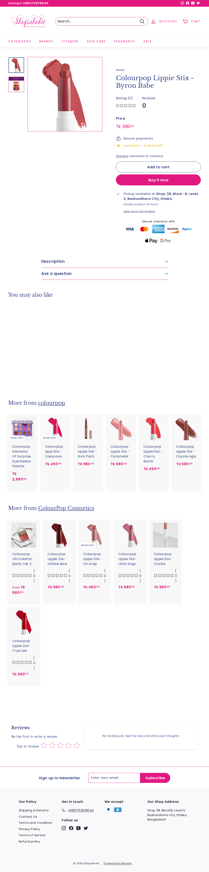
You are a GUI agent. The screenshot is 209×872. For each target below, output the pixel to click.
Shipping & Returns (34, 810)
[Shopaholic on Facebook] (71, 828)
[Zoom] (65, 94)
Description (53, 261)
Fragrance (124, 41)
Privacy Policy (29, 829)
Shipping (122, 156)
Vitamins (70, 41)
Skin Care (96, 41)
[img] (126, 106)
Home (120, 70)
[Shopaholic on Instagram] (64, 828)
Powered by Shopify (118, 863)
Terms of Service (32, 835)
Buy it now (158, 180)
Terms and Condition (35, 823)
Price (120, 118)
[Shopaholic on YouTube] (78, 828)
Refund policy (29, 841)
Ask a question (56, 273)
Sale (147, 41)
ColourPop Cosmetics (66, 508)
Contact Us (28, 816)
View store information (139, 211)
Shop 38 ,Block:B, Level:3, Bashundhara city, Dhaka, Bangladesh (167, 815)
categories (19, 41)
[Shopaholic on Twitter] (86, 828)
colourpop (51, 403)
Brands (46, 41)
